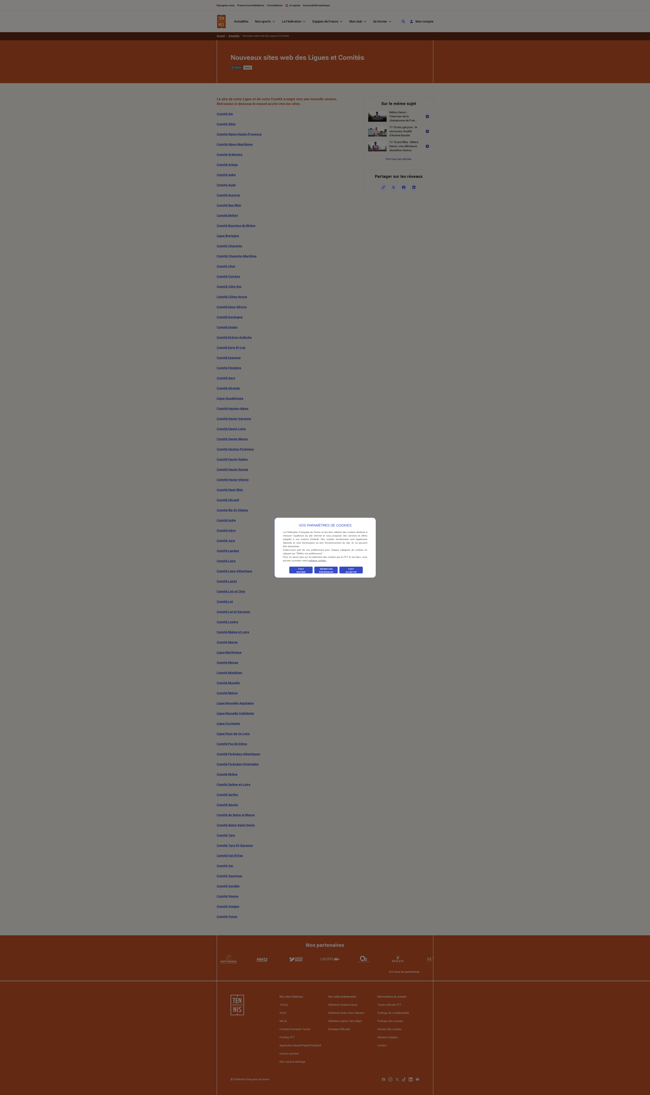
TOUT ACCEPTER (351, 570)
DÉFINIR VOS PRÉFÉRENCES (326, 570)
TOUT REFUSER (301, 570)
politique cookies (317, 560)
